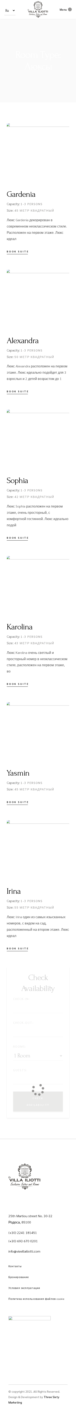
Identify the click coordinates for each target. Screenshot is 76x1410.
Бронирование (18, 1277)
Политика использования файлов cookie (36, 1298)
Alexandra (22, 340)
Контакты (15, 1266)
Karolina (19, 626)
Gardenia (21, 194)
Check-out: (23, 1022)
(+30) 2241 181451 (22, 1232)
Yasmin (18, 773)
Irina (13, 891)
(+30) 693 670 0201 (23, 1241)
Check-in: (21, 999)
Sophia (17, 480)
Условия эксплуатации (24, 1288)
